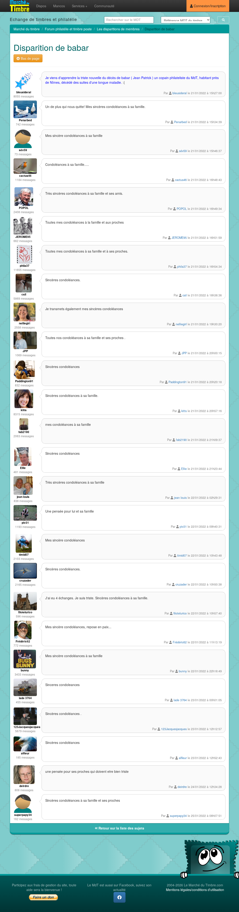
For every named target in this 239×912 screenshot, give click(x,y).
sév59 (183, 151)
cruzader (181, 584)
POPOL (182, 209)
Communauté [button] (104, 5)
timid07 (182, 555)
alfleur (183, 758)
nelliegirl (181, 324)
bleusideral (179, 93)
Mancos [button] (59, 5)
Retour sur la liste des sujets (121, 828)
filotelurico (180, 613)
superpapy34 (178, 816)
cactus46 (181, 180)
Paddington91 (178, 382)
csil (185, 295)
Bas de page (29, 58)
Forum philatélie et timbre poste (68, 29)
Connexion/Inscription (209, 5)
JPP (184, 353)
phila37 (182, 266)
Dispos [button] (41, 5)
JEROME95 (179, 238)
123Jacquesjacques (174, 729)
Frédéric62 (180, 642)
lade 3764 (180, 700)
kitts (184, 411)
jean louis (180, 498)
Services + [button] (79, 5)
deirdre (182, 787)
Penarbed (180, 122)
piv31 (183, 526)
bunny (183, 671)
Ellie (184, 469)
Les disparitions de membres (118, 29)
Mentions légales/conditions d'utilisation (195, 889)
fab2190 (181, 440)
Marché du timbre (27, 29)
